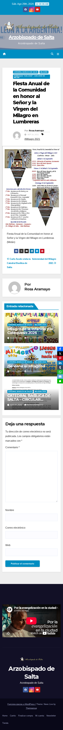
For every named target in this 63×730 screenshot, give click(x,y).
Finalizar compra (25, 716)
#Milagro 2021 (32, 139)
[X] (60, 353)
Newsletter (51, 716)
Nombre (9, 510)
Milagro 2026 (40, 325)
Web (7, 545)
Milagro (44, 72)
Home (4, 716)
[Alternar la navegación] (58, 54)
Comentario (12, 447)
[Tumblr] (60, 367)
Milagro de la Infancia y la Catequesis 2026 (30, 331)
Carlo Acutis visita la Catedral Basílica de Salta (19, 263)
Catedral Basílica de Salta (25, 72)
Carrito (13, 716)
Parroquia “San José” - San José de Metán (29, 76)
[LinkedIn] (60, 362)
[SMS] (60, 381)
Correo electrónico (15, 527)
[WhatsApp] (60, 372)
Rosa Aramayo (36, 130)
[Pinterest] (60, 358)
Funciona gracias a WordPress (21, 704)
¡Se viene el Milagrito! (26, 366)
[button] (52, 54)
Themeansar (31, 708)
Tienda (5, 723)
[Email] (60, 376)
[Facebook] (60, 349)
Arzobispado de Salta (31, 37)
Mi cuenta (39, 716)
